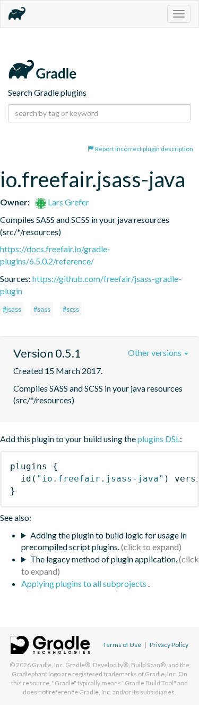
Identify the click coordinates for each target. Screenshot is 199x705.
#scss (71, 309)
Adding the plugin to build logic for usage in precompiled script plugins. (104, 541)
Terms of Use (122, 645)
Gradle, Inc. (48, 665)
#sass (41, 309)
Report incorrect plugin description (143, 149)
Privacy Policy (169, 645)
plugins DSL (158, 439)
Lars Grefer (67, 202)
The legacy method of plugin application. (103, 559)
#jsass (12, 309)
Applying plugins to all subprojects (84, 583)
